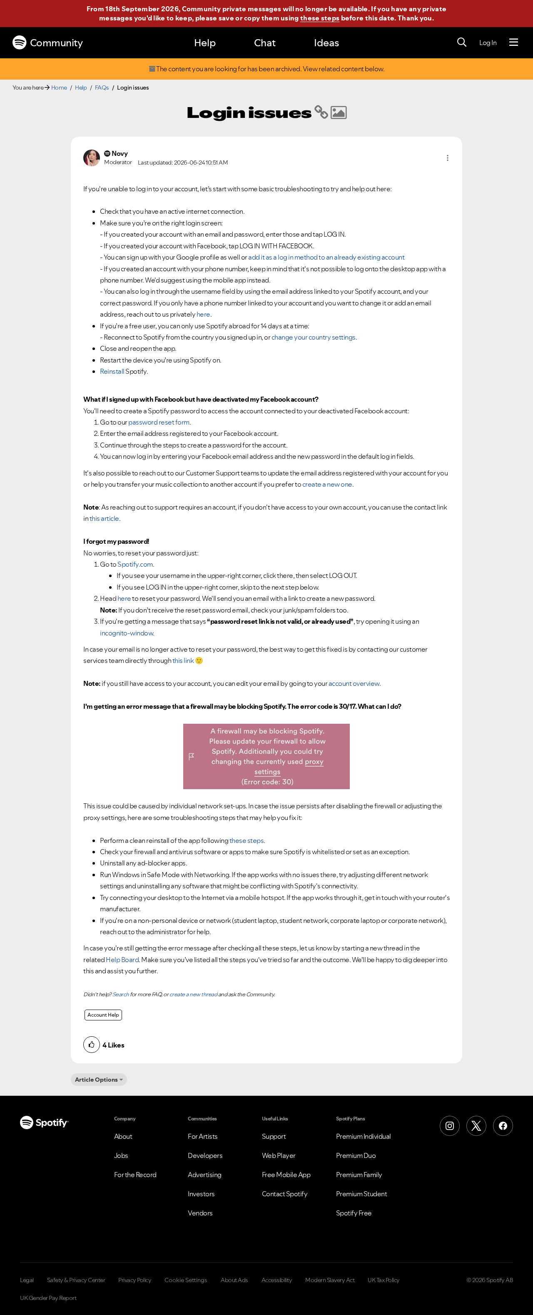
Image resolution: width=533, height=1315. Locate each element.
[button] (447, 158)
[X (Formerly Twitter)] (476, 1126)
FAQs (102, 87)
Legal (27, 1280)
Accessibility (277, 1280)
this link (183, 660)
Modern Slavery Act (329, 1280)
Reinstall (112, 371)
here (203, 314)
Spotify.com (135, 564)
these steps (319, 17)
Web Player (279, 1155)
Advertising (205, 1174)
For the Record (135, 1174)
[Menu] (514, 42)
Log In (487, 42)
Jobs (121, 1155)
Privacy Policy (134, 1280)
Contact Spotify (285, 1193)
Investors (201, 1193)
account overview (354, 683)
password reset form (158, 422)
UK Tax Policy (384, 1280)
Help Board (122, 959)
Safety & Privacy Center (76, 1280)
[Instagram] (450, 1126)
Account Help (103, 1014)
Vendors (200, 1213)
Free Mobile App (286, 1174)
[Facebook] (503, 1126)
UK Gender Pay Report (48, 1298)
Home (59, 87)
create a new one (327, 484)
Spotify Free (354, 1213)
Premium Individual (363, 1136)
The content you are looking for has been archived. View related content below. (270, 69)
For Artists (203, 1136)
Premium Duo (356, 1155)
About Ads (234, 1280)
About (123, 1136)
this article (104, 518)
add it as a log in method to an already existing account (326, 257)
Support (274, 1136)
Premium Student (361, 1193)
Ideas (326, 43)
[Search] (462, 42)
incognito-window (126, 633)
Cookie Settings (185, 1280)
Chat (265, 43)
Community (56, 43)
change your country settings (313, 337)
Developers (205, 1155)
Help (205, 43)
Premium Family (359, 1174)
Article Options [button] (96, 1079)
